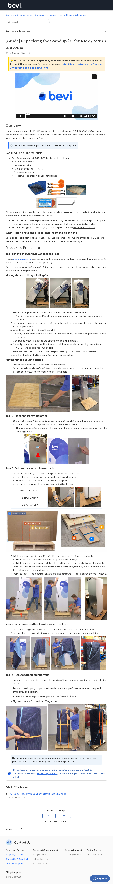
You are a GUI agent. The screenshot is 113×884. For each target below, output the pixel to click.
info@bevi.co (40, 854)
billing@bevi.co (14, 876)
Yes (48, 816)
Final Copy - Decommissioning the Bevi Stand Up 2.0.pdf (38, 793)
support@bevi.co (47, 773)
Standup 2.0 (40, 15)
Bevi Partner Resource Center (19, 15)
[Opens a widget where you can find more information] (100, 879)
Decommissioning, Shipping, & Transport (67, 15)
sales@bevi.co (41, 859)
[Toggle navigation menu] (102, 5)
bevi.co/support (14, 863)
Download (20, 797)
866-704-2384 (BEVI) (17, 859)
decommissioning (22, 258)
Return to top (13, 829)
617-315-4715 (40, 863)
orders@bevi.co (95, 854)
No (64, 816)
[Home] (15, 5)
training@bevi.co (73, 854)
